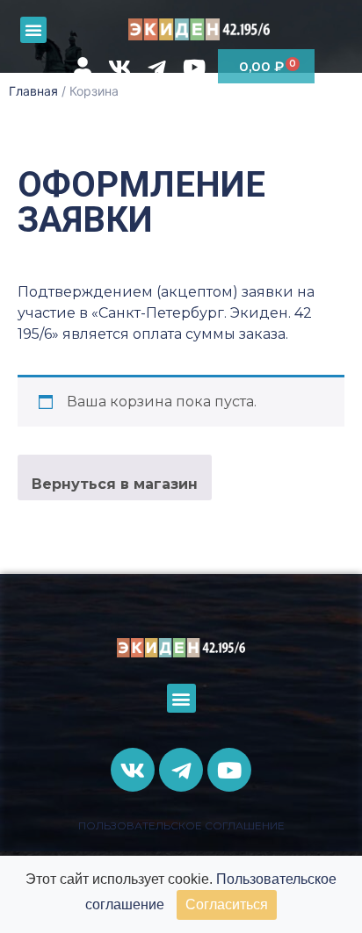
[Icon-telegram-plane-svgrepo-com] (157, 67)
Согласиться (226, 904)
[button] (33, 30)
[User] (82, 67)
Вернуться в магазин (115, 484)
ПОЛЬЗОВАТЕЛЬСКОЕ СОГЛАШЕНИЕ (181, 825)
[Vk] (120, 67)
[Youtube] (194, 67)
